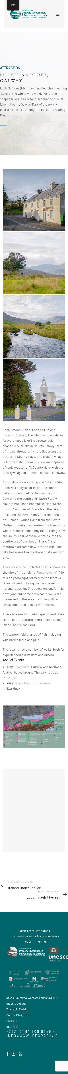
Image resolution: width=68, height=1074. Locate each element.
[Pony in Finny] (34, 263)
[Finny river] (34, 326)
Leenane (33, 473)
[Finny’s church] (34, 390)
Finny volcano (46, 572)
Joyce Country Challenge (33, 683)
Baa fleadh (22, 667)
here (49, 604)
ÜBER (28, 941)
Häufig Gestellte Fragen (34, 931)
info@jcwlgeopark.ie (32, 1036)
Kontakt (43, 941)
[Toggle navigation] (45, 14)
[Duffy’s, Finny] (34, 200)
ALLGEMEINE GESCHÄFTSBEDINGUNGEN (36, 936)
